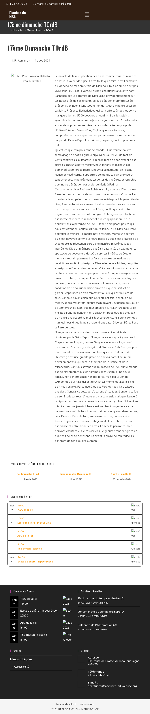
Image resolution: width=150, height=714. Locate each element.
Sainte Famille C (121, 474)
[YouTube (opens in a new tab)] (147, 5)
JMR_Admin (19, 60)
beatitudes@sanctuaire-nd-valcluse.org (112, 686)
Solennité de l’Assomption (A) (97, 625)
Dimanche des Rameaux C (75, 474)
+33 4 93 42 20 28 (16, 3)
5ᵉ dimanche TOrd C (29, 474)
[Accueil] (8, 30)
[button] (87, 14)
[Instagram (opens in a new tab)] (141, 5)
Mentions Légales (21, 659)
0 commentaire (100, 603)
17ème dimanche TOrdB (40, 30)
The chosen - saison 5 (33, 634)
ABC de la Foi (29, 598)
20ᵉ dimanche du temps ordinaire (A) (101, 611)
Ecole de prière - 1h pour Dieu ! (39, 610)
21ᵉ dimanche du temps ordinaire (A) (101, 598)
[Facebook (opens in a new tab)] (132, 5)
